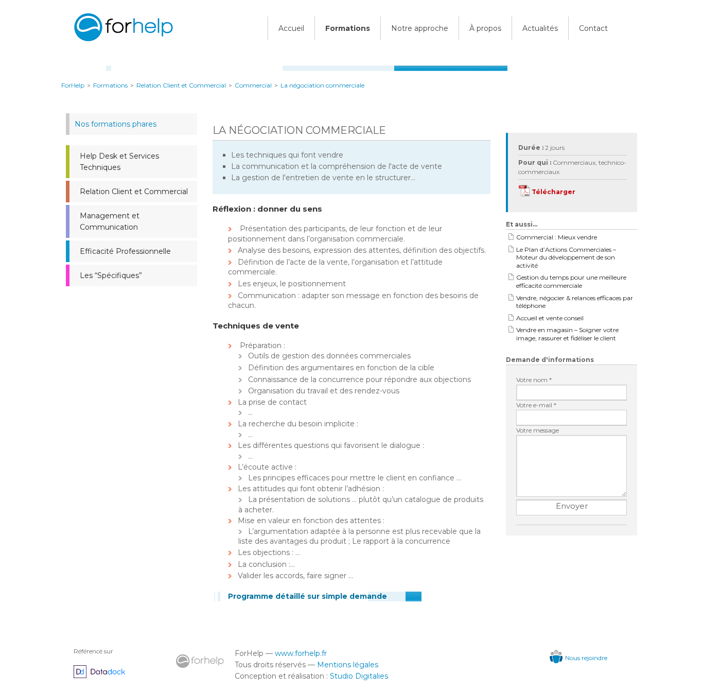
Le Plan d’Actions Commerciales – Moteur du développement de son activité (566, 257)
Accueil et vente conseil (550, 318)
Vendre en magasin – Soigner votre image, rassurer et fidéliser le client (567, 334)
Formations (347, 28)
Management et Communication (109, 221)
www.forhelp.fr (301, 653)
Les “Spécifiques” (111, 275)
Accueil (291, 28)
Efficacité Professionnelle (125, 251)
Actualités (540, 28)
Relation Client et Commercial (134, 191)
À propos (485, 28)
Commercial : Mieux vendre (556, 237)
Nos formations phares (115, 124)
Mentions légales (347, 664)
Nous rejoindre (586, 658)
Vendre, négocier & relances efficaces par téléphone (574, 302)
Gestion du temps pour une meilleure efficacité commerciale (571, 281)
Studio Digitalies (359, 676)
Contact (593, 28)
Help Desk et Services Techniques (119, 161)
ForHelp (72, 85)
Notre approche (419, 28)
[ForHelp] (122, 43)
